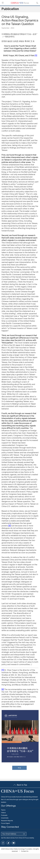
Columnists (4, 818)
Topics (3, 810)
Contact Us (24, 851)
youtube (13, 843)
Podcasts (4, 815)
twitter (8, 843)
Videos (3, 812)
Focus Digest (5, 823)
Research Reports (7, 820)
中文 (19, 768)
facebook (3, 843)
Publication (10, 9)
